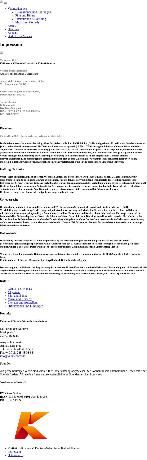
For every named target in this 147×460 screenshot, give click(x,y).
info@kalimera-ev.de (12, 356)
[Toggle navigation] (5, 3)
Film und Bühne (25, 15)
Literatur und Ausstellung (30, 19)
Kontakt (12, 32)
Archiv (12, 25)
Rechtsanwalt (44, 136)
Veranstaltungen (17, 8)
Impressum (14, 451)
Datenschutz (15, 455)
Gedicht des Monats (20, 36)
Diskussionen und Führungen (33, 12)
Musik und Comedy (27, 22)
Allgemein (14, 292)
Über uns (13, 29)
